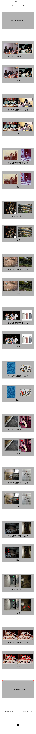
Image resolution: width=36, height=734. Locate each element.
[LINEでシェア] (22, 716)
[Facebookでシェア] (17, 716)
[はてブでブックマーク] (19, 716)
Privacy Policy (18, 731)
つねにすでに (18, 721)
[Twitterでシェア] (14, 716)
